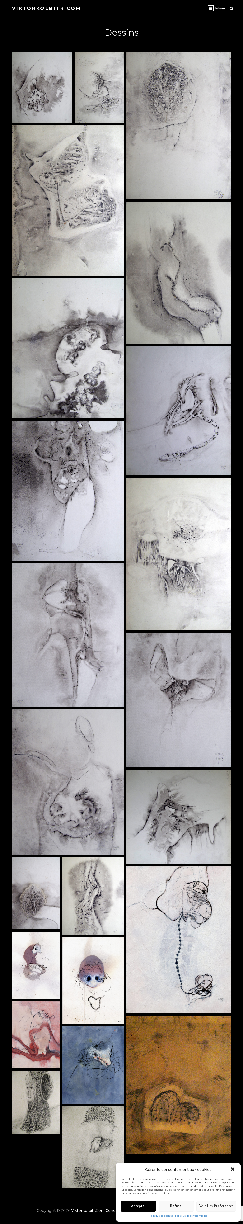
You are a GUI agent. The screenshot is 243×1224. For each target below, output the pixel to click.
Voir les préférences (216, 1206)
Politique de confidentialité (191, 1215)
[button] (233, 1169)
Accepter (138, 1206)
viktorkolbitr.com (46, 8)
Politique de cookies (161, 1215)
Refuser (176, 1206)
